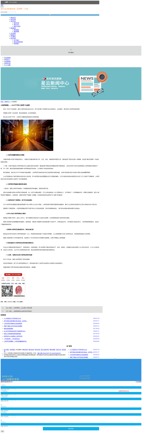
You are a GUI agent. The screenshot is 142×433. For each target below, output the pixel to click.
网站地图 (52, 349)
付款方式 (58, 349)
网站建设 (13, 28)
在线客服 (8, 57)
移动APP (16, 24)
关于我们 (16, 40)
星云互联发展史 (18, 42)
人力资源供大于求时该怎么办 (12, 318)
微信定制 (16, 23)
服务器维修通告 (8, 328)
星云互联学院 (45, 349)
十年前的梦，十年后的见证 (12, 338)
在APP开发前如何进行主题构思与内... (15, 331)
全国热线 (8, 61)
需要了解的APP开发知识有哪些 (13, 326)
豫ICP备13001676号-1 (44, 353)
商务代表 (8, 63)
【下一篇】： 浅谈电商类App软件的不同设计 (19, 311)
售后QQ (7, 59)
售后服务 (19, 349)
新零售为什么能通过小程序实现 (13, 336)
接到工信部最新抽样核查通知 (12, 333)
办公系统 (13, 33)
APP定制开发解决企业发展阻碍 (13, 323)
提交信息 (71, 428)
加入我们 (6, 349)
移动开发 (13, 21)
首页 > (2, 101)
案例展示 (13, 35)
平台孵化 (13, 36)
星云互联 (13, 38)
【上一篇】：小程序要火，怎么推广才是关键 (19, 307)
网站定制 (25, 349)
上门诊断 (8, 65)
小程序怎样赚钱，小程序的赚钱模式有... (15, 341)
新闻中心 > (8, 101)
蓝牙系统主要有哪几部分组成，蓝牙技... (15, 321)
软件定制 (13, 19)
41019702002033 (56, 353)
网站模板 (16, 31)
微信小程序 (17, 26)
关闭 (2, 431)
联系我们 (16, 43)
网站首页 (13, 17)
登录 (2, 5)
